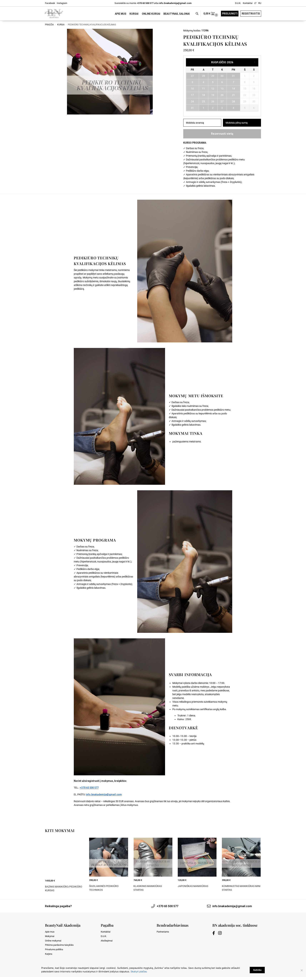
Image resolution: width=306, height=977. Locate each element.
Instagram (62, 3)
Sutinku (257, 970)
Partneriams (163, 931)
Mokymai (49, 936)
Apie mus (49, 931)
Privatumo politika (54, 949)
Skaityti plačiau (139, 971)
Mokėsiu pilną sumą (237, 122)
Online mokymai (53, 940)
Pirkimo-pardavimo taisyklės (59, 945)
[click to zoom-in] (110, 71)
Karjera (48, 954)
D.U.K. (238, 3)
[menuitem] (255, 3)
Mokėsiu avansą (195, 122)
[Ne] (301, 970)
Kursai (60, 24)
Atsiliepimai (107, 940)
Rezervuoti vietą (222, 133)
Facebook (50, 3)
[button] (211, 13)
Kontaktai (247, 3)
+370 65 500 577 (145, 3)
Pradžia (49, 24)
